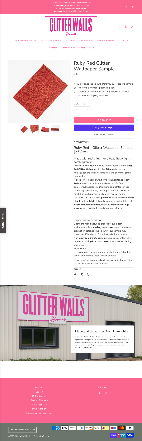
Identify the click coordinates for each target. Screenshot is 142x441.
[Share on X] (82, 274)
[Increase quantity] (87, 110)
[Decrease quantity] (77, 110)
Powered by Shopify (41, 436)
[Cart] (126, 27)
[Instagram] (132, 7)
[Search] (120, 27)
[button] (10, 91)
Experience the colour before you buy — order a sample (105, 83)
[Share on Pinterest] (88, 274)
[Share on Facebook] (75, 274)
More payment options (104, 134)
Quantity (79, 103)
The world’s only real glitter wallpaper (96, 87)
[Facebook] (126, 7)
